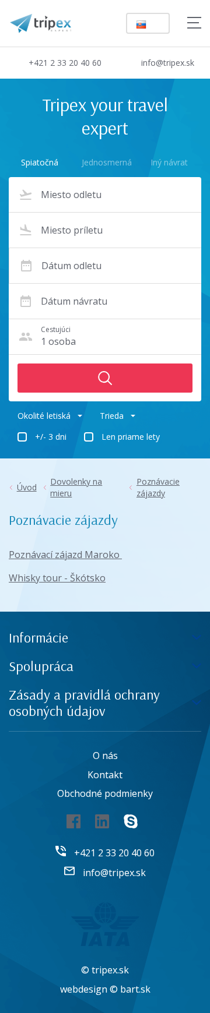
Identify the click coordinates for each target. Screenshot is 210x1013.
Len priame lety (131, 436)
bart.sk (135, 989)
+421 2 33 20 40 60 (65, 62)
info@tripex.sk (167, 62)
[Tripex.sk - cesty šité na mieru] (40, 22)
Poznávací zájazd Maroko (65, 554)
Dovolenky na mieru (76, 487)
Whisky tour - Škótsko (57, 577)
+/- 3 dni (50, 436)
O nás (105, 755)
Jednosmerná (105, 162)
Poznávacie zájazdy (158, 487)
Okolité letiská (44, 415)
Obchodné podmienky (105, 793)
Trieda (112, 415)
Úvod (27, 487)
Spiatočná (39, 162)
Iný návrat (169, 162)
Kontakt (105, 774)
